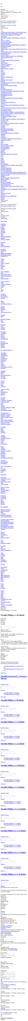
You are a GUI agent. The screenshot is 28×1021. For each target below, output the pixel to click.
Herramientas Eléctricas (6, 89)
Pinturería (3, 67)
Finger (25, 189)
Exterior (3, 85)
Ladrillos (22, 38)
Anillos (3, 49)
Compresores (4, 92)
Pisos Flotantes (16, 60)
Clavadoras (3, 130)
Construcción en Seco (13, 32)
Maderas (3, 33)
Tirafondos (8, 119)
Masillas (8, 98)
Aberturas (3, 150)
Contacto (8, 602)
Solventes (3, 99)
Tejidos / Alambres (5, 40)
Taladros (3, 365)
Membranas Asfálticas (20, 45)
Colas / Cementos (5, 105)
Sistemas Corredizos (6, 115)
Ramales (3, 266)
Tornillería (3, 117)
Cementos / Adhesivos (6, 64)
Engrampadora (10, 130)
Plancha (3, 161)
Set (12, 133)
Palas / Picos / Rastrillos (6, 420)
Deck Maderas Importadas (7, 522)
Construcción (4, 32)
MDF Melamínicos (5, 577)
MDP (12, 196)
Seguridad (3, 101)
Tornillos (22, 82)
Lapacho (11, 186)
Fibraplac (3, 194)
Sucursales (3, 602)
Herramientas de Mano (6, 110)
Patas (2, 404)
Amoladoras (9, 91)
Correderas (3, 116)
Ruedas (14, 116)
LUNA (16, 950)
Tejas (9, 53)
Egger (2, 192)
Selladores (3, 134)
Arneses (3, 102)
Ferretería (21, 32)
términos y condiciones (10, 984)
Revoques (3, 232)
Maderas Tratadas (15, 165)
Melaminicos (8, 33)
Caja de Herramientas (6, 133)
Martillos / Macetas (5, 416)
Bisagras (8, 108)
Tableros (3, 187)
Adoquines (3, 38)
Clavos (2, 120)
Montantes (3, 82)
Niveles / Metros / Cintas (11, 113)
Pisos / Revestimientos (6, 171)
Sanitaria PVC (4, 47)
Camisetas (11, 123)
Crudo (9, 193)
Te (1, 288)
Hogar (25, 32)
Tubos (7, 57)
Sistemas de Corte (5, 423)
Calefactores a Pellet (6, 140)
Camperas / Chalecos (19, 123)
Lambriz (10, 80)
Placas (2, 75)
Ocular (10, 102)
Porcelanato (9, 60)
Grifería (5, 63)
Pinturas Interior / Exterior (7, 68)
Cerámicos (3, 60)
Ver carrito (3, 1001)
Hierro (2, 234)
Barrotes (7, 178)
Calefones (18, 138)
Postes (4, 180)
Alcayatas (3, 108)
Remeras (3, 455)
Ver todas (16, 662)
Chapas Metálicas (5, 52)
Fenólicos (21, 189)
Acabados (3, 98)
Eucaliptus (3, 183)
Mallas (10, 42)
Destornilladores (5, 112)
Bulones (23, 119)
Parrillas (11, 145)
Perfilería (3, 81)
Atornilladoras (16, 91)
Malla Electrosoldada (6, 236)
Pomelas (3, 406)
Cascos (7, 102)
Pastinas (3, 66)
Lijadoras (3, 361)
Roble (17, 186)
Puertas (2, 151)
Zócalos (3, 178)
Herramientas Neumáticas (7, 129)
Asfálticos (3, 45)
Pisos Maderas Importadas (7, 526)
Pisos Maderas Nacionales (7, 528)
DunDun (7, 66)
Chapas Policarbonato (6, 276)
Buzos (2, 123)
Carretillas (15, 133)
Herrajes (3, 106)
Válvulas (3, 57)
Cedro (2, 186)
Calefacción (3, 137)
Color (6, 193)
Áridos (13, 38)
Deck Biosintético (18, 172)
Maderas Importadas (6, 185)
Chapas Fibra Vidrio (18, 52)
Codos (9, 49)
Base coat (3, 88)
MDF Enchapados (5, 575)
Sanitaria (3, 61)
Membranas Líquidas (6, 46)
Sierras (2, 364)
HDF (15, 196)
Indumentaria (4, 122)
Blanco (2, 193)
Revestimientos (4, 84)
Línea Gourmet (4, 144)
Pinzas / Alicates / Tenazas (7, 421)
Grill (2, 155)
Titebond (3, 136)
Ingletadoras (4, 360)
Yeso (11, 77)
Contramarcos (12, 178)
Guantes (3, 124)
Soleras (18, 82)
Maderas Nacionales (6, 165)
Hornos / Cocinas (5, 145)
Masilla (2, 87)
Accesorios (9, 82)
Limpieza (3, 126)
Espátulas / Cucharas (14, 112)
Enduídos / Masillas (5, 77)
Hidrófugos (9, 45)
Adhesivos (3, 103)
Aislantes (3, 73)
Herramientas (4, 131)
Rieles (11, 116)
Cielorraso (3, 166)
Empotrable (9, 154)
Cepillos (22, 91)
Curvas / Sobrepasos (18, 56)
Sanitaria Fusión (5, 54)
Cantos (9, 189)
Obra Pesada (4, 36)
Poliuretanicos (16, 105)
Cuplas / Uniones (15, 49)
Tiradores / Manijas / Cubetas (8, 407)
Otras (14, 186)
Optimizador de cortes (17, 33)
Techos (2, 50)
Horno (2, 158)
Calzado (6, 123)
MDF (21, 165)
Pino (2, 180)
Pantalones (3, 453)
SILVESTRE (13, 948)
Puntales (3, 238)
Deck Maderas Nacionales (17, 173)
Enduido (15, 85)
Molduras (3, 80)
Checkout (3, 1008)
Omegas (14, 82)
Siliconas (22, 105)
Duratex (3, 197)
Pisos (2, 59)
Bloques (17, 38)
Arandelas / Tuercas (16, 119)
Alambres (3, 42)
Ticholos (3, 231)
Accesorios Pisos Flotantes (7, 172)
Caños (6, 49)
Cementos (9, 38)
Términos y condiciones (6, 605)
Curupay (6, 186)
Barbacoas (3, 152)
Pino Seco (11, 183)
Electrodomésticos (5, 147)
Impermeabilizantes (5, 43)
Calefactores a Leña (11, 138)
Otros (7, 42)
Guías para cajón (5, 402)
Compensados (15, 189)
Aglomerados (4, 189)
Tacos (2, 442)
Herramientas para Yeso (6, 94)
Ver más (25, 49)
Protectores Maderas (18, 98)
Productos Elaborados (6, 168)
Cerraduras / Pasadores (16, 108)
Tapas (2, 267)
